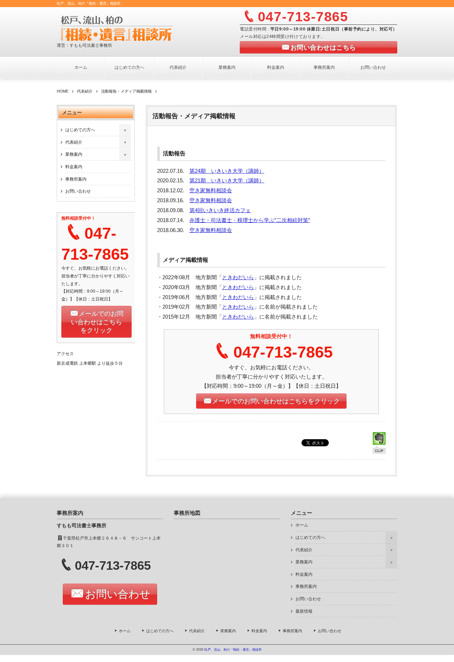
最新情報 (303, 611)
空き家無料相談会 (210, 190)
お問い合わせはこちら (323, 47)
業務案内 (227, 67)
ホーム (80, 67)
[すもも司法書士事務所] (144, 27)
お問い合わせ (373, 67)
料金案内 (275, 67)
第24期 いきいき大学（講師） (226, 171)
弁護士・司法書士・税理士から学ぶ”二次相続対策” (249, 220)
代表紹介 (178, 67)
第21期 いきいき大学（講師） (226, 180)
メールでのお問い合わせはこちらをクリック (276, 401)
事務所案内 (324, 67)
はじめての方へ (129, 67)
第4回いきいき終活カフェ (220, 210)
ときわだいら (238, 277)
